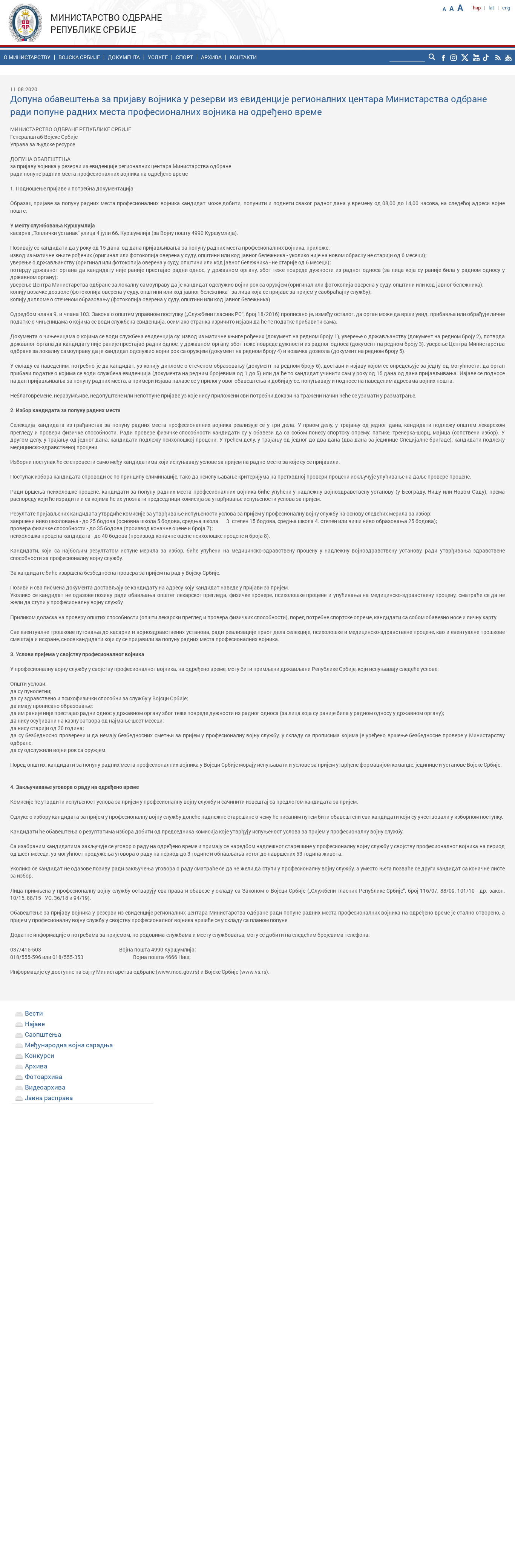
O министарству (27, 57)
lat (491, 7)
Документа (124, 57)
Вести (34, 1013)
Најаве (35, 1023)
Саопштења (43, 1034)
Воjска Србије (79, 57)
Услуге (158, 57)
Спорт (184, 57)
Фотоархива (43, 1076)
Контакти (243, 57)
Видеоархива (45, 1087)
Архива (211, 57)
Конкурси (39, 1055)
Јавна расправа (49, 1097)
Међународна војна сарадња (69, 1044)
